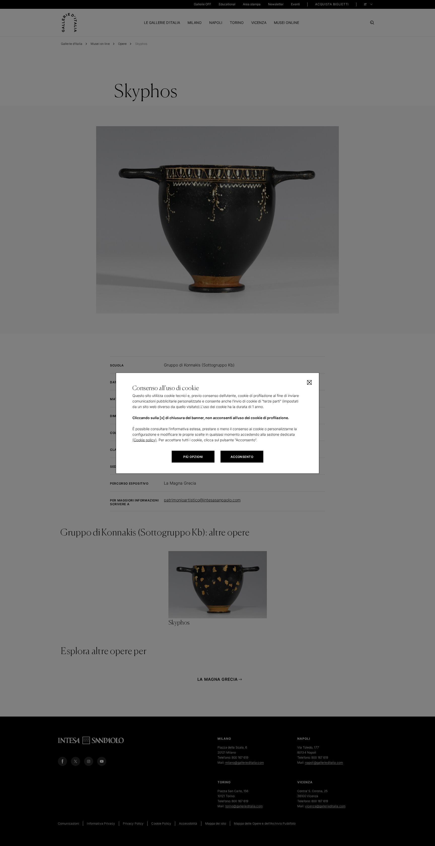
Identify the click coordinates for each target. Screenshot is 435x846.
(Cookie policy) (144, 439)
